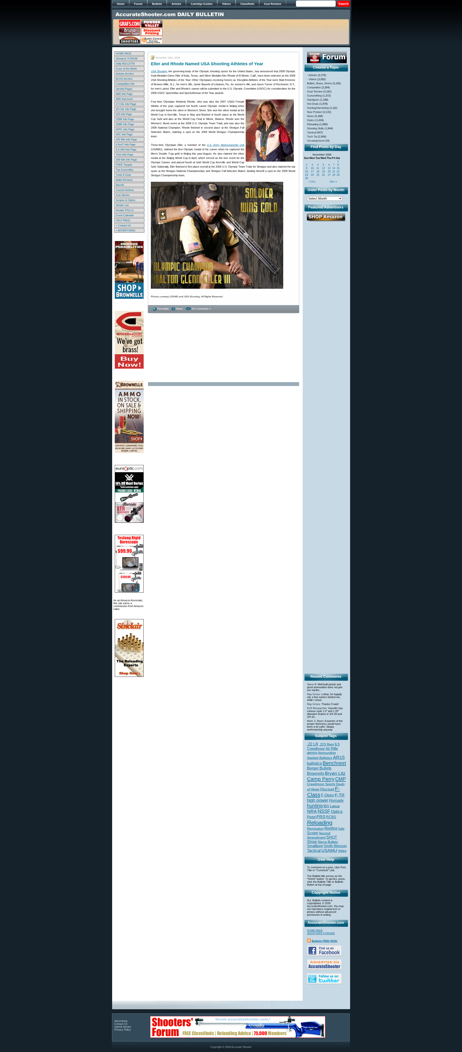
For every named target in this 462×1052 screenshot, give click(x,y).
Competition (314, 87)
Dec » (333, 181)
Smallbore (315, 846)
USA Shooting (159, 71)
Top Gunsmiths (125, 169)
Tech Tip (312, 136)
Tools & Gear (123, 174)
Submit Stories (122, 1026)
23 (306, 174)
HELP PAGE (123, 220)
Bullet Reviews (124, 179)
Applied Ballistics (319, 758)
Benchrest (334, 763)
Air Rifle (332, 748)
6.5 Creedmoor (323, 746)
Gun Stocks (123, 195)
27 (329, 174)
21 (333, 171)
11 (317, 168)
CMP (340, 779)
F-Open (327, 795)
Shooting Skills (315, 128)
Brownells (315, 773)
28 (333, 174)
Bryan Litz (335, 773)
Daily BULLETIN (125, 63)
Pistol (311, 817)
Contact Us (121, 1023)
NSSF (324, 811)
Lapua (335, 806)
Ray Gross (313, 694)
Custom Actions (125, 190)
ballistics (314, 763)
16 (306, 171)
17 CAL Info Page (126, 104)
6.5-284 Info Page (126, 149)
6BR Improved (124, 99)
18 (317, 171)
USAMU (329, 850)
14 (333, 168)
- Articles (312, 75)
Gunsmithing (314, 95)
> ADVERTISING (125, 230)
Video (342, 851)
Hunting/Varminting (318, 107)
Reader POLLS (125, 210)
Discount (327, 789)
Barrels (120, 184)
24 (312, 174)
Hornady (336, 800)
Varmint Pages (124, 88)
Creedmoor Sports (321, 784)
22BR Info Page (125, 119)
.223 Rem (326, 744)
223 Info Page (124, 114)
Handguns (313, 99)
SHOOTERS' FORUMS (321, 933)
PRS (320, 816)
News (179, 308)
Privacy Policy (122, 1029)
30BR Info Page (125, 124)
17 (312, 171)
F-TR (340, 795)
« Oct (312, 181)
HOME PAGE (123, 53)
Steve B (311, 684)
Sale (341, 828)
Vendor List (122, 205)
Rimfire (330, 828)
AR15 (339, 757)
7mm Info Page (124, 154)
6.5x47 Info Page (125, 144)
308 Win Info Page (126, 159)
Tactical (311, 132)
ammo (312, 753)
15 (338, 168)
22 (338, 171)
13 (329, 168)
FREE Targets (124, 164)
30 (306, 178)
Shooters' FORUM (126, 58)
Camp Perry (320, 779)
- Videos (312, 79)
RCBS (331, 817)
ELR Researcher (317, 708)
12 (323, 168)
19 (323, 171)
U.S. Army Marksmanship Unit (225, 145)
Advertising (120, 1020)
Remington (315, 828)
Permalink (163, 308)
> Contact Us (123, 225)
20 (329, 171)
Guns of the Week (126, 68)
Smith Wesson (335, 846)
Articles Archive (125, 73)
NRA (312, 811)
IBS (326, 806)
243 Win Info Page (126, 139)
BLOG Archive (124, 78)
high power (317, 800)
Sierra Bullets (328, 842)
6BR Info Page (124, 93)
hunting (315, 805)
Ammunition (327, 753)
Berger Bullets (319, 768)
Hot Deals (313, 103)
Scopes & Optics (125, 200)
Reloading (313, 124)
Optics (311, 120)
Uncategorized (315, 140)
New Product (314, 112)
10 (312, 168)
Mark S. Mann (315, 720)
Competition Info (125, 83)
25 (317, 174)
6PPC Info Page (125, 129)
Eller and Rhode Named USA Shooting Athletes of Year (207, 63)
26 (323, 174)
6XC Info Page (124, 134)
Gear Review (314, 91)
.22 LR (312, 744)
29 (338, 174)
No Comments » (201, 308)
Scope (312, 833)
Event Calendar (125, 215)
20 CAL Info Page (126, 109)
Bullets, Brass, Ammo (319, 83)
